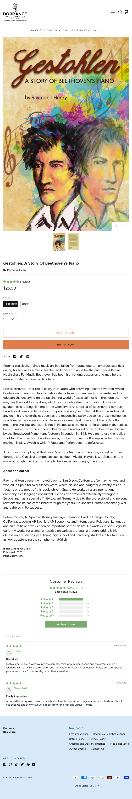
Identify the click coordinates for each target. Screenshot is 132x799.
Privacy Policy (98, 738)
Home (35, 30)
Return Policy (76, 738)
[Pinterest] (28, 764)
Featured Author (78, 734)
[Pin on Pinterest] (27, 356)
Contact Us (97, 748)
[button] (120, 12)
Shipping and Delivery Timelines (87, 743)
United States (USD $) (85, 785)
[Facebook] (5, 764)
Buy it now (66, 344)
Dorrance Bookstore (22, 777)
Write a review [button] (66, 624)
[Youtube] (34, 764)
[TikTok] (16, 764)
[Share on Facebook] (14, 356)
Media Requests (119, 743)
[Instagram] (10, 764)
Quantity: (10, 313)
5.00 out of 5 (75, 588)
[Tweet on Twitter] (21, 356)
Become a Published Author (109, 734)
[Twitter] (22, 764)
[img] (14, 646)
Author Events (77, 748)
